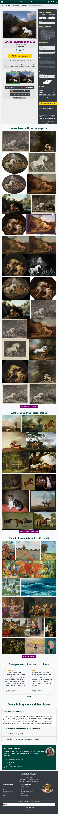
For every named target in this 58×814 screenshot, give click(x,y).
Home (3, 5)
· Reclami (4, 795)
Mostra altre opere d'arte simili (29, 406)
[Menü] (1, 2)
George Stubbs (24, 5)
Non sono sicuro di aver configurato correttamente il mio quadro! (22, 739)
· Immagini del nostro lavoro (27, 791)
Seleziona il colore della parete (21, 91)
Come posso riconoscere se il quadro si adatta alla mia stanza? (22, 728)
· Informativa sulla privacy (8, 791)
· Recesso (4, 793)
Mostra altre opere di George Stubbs (29, 531)
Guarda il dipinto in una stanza (21, 94)
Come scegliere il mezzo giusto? (13, 734)
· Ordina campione (24, 795)
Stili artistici (8, 5)
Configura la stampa (21, 56)
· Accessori (23, 793)
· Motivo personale (25, 786)
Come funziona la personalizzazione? (14, 711)
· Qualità (22, 789)
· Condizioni (5, 788)
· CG (3, 789)
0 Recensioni (23, 97)
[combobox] (47, 23)
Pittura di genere (15, 5)
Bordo (40, 21)
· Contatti (4, 786)
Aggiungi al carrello (49, 103)
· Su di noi (5, 797)
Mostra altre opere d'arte (29, 656)
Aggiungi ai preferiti (28, 87)
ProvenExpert (12, 690)
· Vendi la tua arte (24, 788)
